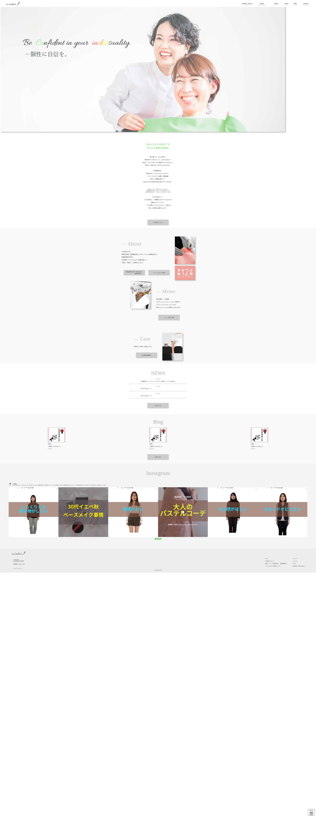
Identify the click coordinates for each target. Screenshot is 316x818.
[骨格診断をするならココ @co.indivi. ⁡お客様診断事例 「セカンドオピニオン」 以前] (282, 512)
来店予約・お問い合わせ (298, 566)
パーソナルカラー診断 (159, 272)
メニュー (295, 558)
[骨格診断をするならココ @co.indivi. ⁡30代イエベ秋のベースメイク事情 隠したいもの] (83, 512)
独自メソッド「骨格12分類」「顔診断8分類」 (276, 563)
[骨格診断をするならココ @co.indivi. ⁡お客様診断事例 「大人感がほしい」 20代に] (233, 512)
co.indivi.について (158, 222)
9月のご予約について (146, 388)
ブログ (294, 563)
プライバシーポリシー (17, 568)
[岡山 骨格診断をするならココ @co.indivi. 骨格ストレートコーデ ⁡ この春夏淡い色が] (183, 512)
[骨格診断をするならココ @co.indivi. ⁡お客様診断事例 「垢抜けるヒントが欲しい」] (133, 512)
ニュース (295, 561)
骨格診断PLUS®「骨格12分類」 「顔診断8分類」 (134, 272)
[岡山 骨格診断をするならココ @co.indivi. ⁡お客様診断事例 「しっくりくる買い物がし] (33, 512)
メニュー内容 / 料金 (169, 317)
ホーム (266, 558)
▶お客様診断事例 (146, 355)
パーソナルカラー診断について (272, 566)
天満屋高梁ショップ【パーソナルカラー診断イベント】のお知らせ (158, 381)
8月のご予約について (146, 396)
